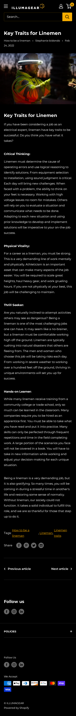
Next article (59, 569)
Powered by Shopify (16, 707)
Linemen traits (60, 533)
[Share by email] (41, 545)
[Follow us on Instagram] (14, 611)
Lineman (46, 533)
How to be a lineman (17, 40)
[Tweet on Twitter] (33, 545)
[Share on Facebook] (19, 545)
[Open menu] (6, 6)
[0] (68, 6)
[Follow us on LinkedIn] (21, 611)
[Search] (67, 17)
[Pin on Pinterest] (26, 545)
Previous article (19, 569)
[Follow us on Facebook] (6, 611)
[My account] (61, 6)
